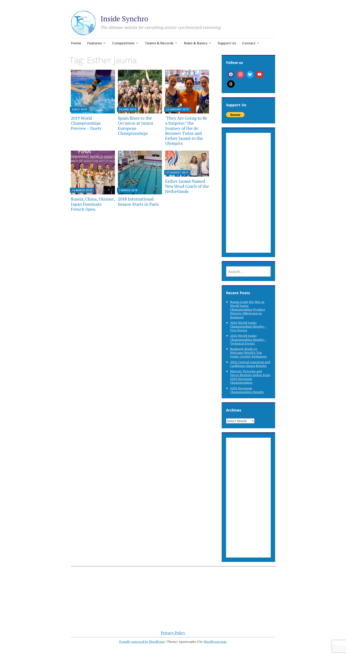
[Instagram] (240, 74)
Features (94, 43)
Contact (248, 43)
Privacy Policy (173, 632)
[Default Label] (259, 74)
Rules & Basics (195, 43)
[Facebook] (231, 74)
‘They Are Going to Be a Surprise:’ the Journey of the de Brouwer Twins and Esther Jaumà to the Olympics (186, 130)
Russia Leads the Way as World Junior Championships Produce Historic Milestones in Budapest (247, 309)
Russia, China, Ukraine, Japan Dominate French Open (93, 204)
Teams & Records (159, 43)
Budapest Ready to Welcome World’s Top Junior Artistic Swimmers (248, 353)
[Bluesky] (250, 74)
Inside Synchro (124, 18)
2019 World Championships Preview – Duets (86, 123)
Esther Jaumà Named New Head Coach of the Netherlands (187, 186)
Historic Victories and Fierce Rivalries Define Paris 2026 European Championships (250, 377)
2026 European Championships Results (247, 390)
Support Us (227, 43)
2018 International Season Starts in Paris (138, 201)
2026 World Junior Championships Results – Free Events (248, 326)
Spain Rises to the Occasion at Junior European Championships (135, 125)
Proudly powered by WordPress (142, 641)
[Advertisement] (248, 197)
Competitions (123, 43)
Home (76, 43)
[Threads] (231, 84)
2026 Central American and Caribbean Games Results (250, 364)
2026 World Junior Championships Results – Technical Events (248, 339)
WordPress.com (215, 641)
